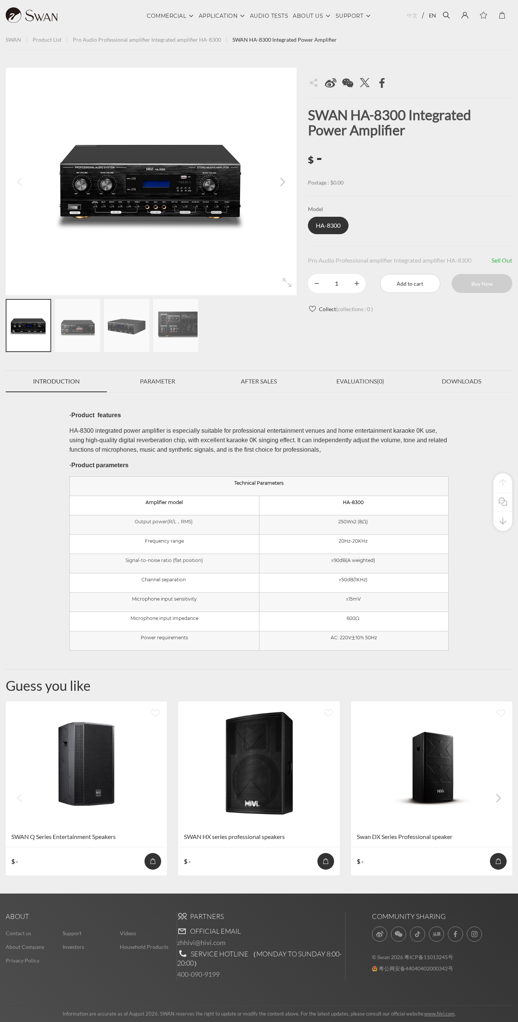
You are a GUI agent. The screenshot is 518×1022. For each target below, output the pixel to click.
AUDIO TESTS (269, 16)
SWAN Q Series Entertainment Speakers (63, 836)
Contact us (18, 933)
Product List (47, 39)
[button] (282, 181)
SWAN (13, 39)
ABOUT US (308, 16)
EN (432, 15)
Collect (346, 309)
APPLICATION (218, 16)
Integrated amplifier (174, 39)
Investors (73, 947)
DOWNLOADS (461, 381)
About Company (25, 947)
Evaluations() (360, 381)
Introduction (56, 381)
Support (72, 933)
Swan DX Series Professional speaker (404, 836)
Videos (128, 933)
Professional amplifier (124, 39)
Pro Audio (85, 39)
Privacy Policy (22, 960)
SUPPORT (350, 16)
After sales (259, 381)
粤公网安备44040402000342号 (416, 968)
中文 (412, 15)
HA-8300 (210, 39)
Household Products (144, 947)
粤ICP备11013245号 (428, 957)
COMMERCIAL (166, 16)
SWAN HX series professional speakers (234, 836)
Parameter (157, 381)
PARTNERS (206, 916)
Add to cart (410, 283)
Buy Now (482, 283)
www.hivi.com (439, 1014)
